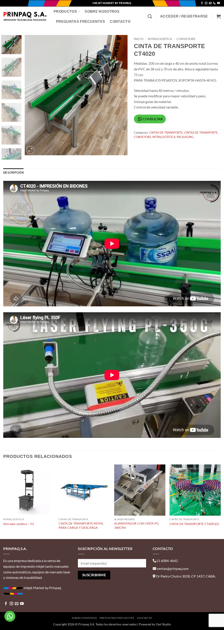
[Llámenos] (214, 3)
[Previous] (32, 95)
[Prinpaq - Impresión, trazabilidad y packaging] (25, 16)
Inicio (139, 39)
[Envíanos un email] (210, 3)
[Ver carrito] (218, 16)
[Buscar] (150, 16)
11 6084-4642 (167, 560)
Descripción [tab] (13, 172)
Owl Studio (163, 624)
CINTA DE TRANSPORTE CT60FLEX (194, 524)
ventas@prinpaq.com (173, 568)
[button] (184, 16)
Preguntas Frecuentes (80, 21)
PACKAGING (185, 137)
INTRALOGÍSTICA (160, 39)
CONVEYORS (186, 39)
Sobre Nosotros (102, 11)
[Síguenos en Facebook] (202, 3)
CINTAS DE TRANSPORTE (166, 132)
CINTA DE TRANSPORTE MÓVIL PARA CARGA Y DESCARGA (81, 525)
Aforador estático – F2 (18, 524)
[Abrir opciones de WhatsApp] (9, 616)
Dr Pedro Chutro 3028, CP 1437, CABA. (186, 576)
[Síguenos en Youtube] (218, 3)
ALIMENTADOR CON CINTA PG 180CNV (136, 525)
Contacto (120, 21)
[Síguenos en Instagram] (206, 3)
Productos (65, 11)
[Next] (120, 95)
